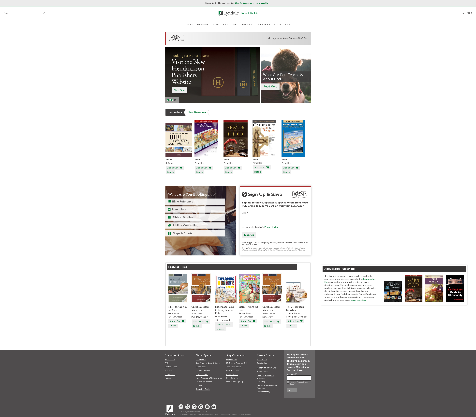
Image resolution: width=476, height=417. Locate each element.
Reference (246, 24)
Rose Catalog (232, 378)
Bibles (189, 24)
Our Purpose (201, 367)
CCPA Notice (225, 414)
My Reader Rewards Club (237, 363)
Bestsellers (175, 112)
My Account (170, 359)
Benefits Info (262, 363)
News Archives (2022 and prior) (209, 378)
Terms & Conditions (198, 414)
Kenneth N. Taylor (203, 389)
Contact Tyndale (171, 367)
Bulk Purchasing (263, 392)
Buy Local (169, 370)
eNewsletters (231, 359)
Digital (277, 24)
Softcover (170, 163)
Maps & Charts (182, 233)
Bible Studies (263, 24)
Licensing (261, 382)
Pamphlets (179, 209)
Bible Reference (182, 201)
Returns (168, 378)
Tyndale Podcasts (233, 367)
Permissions (170, 374)
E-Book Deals (232, 374)
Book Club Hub (232, 370)
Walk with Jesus (184, 84)
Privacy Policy (271, 227)
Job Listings (262, 359)
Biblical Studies (182, 217)
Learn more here (358, 300)
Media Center (262, 371)
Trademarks (183, 414)
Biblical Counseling (185, 225)
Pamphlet (199, 163)
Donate (199, 385)
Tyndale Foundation (204, 382)
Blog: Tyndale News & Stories (208, 363)
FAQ (166, 363)
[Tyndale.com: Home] (239, 13)
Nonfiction (202, 24)
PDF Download (198, 317)
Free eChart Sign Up (235, 382)
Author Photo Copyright (241, 414)
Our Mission (201, 359)
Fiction (215, 24)
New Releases (197, 112)
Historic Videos (202, 374)
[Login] (463, 13)
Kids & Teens (230, 24)
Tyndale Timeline (203, 370)
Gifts (287, 24)
